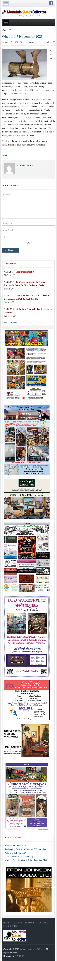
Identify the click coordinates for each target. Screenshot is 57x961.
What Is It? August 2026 (15, 846)
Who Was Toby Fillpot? (15, 853)
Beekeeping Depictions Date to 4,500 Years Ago (25, 849)
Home (6, 923)
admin (29, 165)
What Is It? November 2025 (22, 36)
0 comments (34, 42)
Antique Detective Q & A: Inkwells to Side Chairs (26, 860)
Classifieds (10, 926)
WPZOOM (19, 956)
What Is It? (6, 30)
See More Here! (11, 323)
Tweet (4, 155)
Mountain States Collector (33, 949)
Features (30, 923)
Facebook (51, 3)
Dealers (17, 923)
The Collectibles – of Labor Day (19, 856)
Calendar (44, 923)
